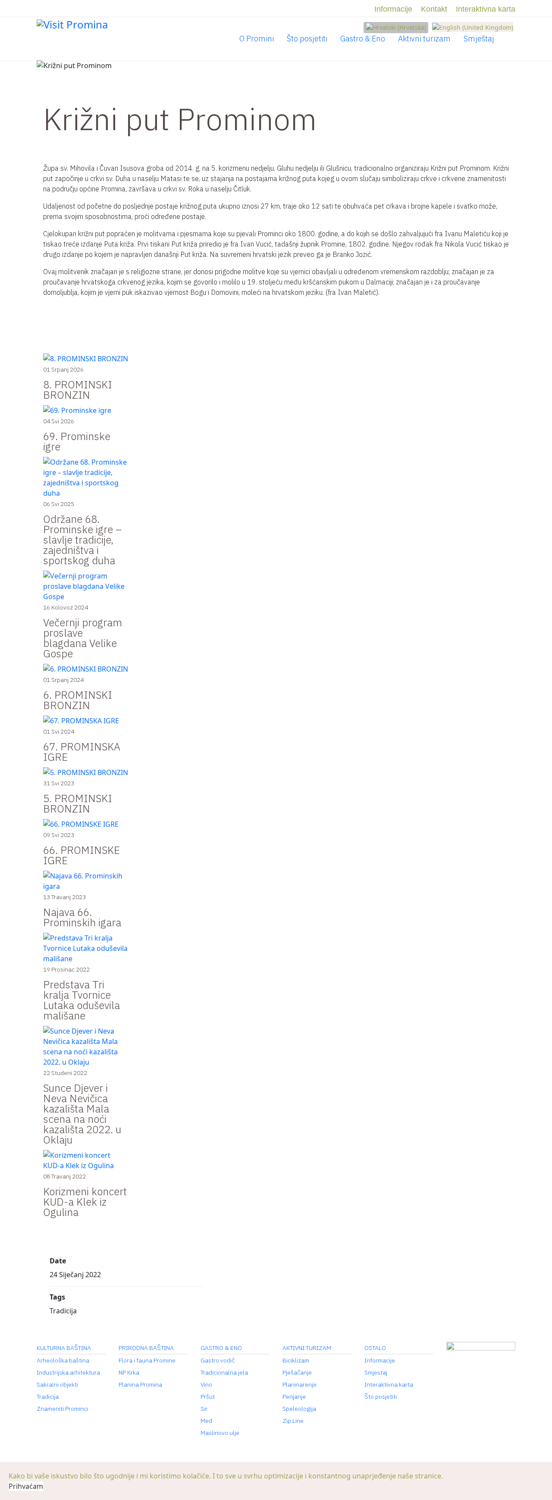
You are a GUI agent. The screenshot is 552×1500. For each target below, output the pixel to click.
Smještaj (479, 39)
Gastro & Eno (362, 39)
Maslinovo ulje (220, 1433)
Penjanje (294, 1396)
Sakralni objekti (57, 1384)
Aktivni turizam (424, 39)
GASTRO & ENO (221, 1348)
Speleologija (299, 1408)
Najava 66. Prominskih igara (82, 917)
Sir (204, 1408)
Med (206, 1421)
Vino (206, 1384)
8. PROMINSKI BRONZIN (77, 389)
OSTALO (375, 1348)
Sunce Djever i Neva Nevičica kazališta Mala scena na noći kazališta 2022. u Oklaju (82, 1114)
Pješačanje (297, 1372)
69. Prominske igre (76, 441)
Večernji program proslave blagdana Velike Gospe (82, 638)
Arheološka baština (63, 1360)
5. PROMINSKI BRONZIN (77, 803)
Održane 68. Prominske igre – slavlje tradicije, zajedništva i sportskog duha (82, 540)
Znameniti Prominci (62, 1408)
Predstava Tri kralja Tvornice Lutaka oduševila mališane (81, 1000)
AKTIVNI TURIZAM (306, 1348)
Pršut (208, 1396)
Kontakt (434, 9)
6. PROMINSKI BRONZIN (77, 700)
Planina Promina (140, 1384)
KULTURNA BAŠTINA (64, 1348)
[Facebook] (40, 9)
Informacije (393, 9)
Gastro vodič (218, 1360)
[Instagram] (54, 9)
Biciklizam (295, 1360)
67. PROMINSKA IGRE (81, 751)
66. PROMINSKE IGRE (81, 855)
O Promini (256, 39)
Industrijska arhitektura (68, 1372)
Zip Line (293, 1421)
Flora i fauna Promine (147, 1360)
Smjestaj (375, 1372)
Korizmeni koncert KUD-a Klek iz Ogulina (85, 1201)
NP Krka (129, 1372)
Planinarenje (299, 1384)
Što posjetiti (307, 39)
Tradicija (48, 1396)
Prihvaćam (26, 1486)
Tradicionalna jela (224, 1372)
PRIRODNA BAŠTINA (146, 1348)
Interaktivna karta (485, 9)
